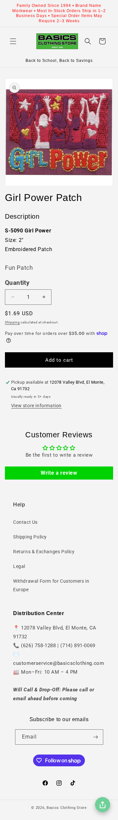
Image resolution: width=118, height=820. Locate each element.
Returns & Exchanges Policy (44, 551)
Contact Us (25, 522)
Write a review (59, 473)
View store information (36, 405)
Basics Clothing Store (67, 808)
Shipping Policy (30, 536)
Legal (19, 566)
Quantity (17, 282)
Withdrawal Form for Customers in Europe (51, 585)
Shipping (12, 322)
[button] (13, 41)
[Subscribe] (95, 737)
